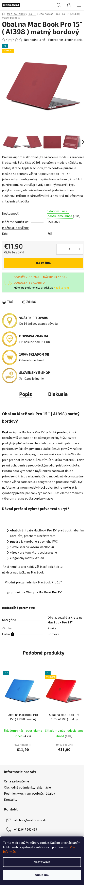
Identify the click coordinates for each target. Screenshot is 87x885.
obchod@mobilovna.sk (30, 820)
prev (4, 689)
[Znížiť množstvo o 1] (59, 249)
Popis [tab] (25, 394)
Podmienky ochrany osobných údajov (29, 793)
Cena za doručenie (16, 781)
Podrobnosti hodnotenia (65, 40)
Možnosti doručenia (15, 228)
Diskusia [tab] (58, 394)
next (83, 689)
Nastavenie (42, 862)
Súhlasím (42, 875)
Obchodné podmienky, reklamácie (27, 787)
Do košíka (43, 263)
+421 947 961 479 (25, 829)
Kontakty (10, 799)
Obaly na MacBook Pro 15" (44, 592)
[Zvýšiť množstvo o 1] (80, 249)
